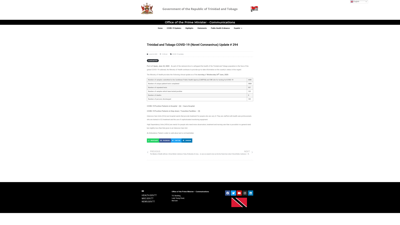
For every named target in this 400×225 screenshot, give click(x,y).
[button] (153, 140)
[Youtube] (239, 193)
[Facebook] (227, 193)
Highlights (189, 28)
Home (160, 28)
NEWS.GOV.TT (148, 201)
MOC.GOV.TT (147, 198)
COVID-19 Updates (174, 28)
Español (237, 28)
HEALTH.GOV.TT (149, 195)
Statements (202, 28)
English (356, 1)
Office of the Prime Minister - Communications (200, 22)
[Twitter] (233, 193)
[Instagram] (245, 193)
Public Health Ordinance (220, 28)
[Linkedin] (250, 193)
